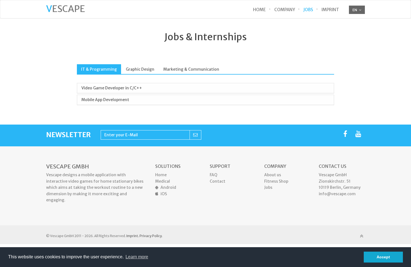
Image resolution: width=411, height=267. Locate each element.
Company (284, 9)
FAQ (213, 174)
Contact (217, 181)
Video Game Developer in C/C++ (111, 87)
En (355, 10)
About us (272, 174)
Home (259, 9)
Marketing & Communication (191, 69)
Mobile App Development (105, 99)
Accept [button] (383, 257)
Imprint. (132, 236)
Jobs (308, 9)
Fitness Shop (276, 181)
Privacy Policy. (151, 236)
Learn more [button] (137, 256)
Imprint (330, 9)
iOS (163, 193)
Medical (162, 181)
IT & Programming (99, 69)
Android (168, 187)
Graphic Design (140, 69)
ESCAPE (65, 9)
